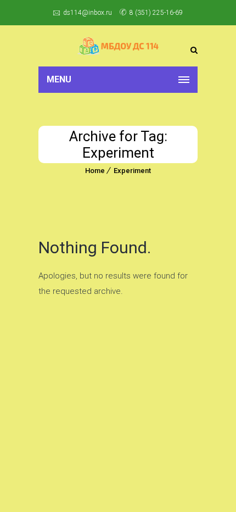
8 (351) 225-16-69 (156, 12)
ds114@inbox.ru (87, 12)
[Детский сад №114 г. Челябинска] (118, 45)
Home (95, 170)
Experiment (132, 170)
